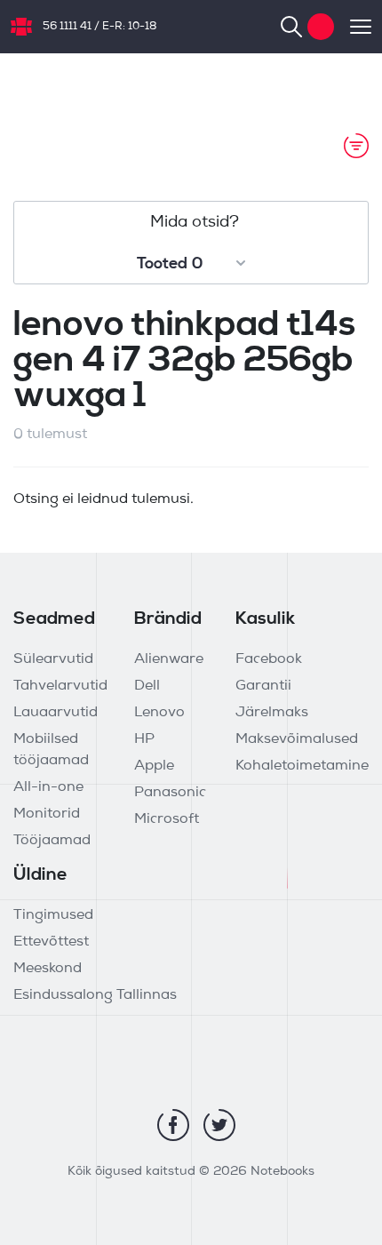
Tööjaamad (52, 841)
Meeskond (47, 969)
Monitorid (46, 814)
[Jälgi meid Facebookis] (173, 1125)
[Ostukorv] (320, 26)
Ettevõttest (51, 942)
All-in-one (48, 787)
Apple (154, 766)
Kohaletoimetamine (302, 766)
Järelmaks (271, 713)
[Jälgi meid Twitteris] (219, 1125)
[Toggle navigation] (352, 26)
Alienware (168, 659)
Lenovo (159, 713)
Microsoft (166, 819)
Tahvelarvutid (60, 686)
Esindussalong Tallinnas (95, 995)
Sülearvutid (53, 659)
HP (144, 739)
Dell (147, 686)
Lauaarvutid (55, 713)
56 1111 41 (67, 26)
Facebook (268, 659)
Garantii (263, 686)
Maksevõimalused (296, 739)
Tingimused (53, 915)
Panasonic (170, 793)
